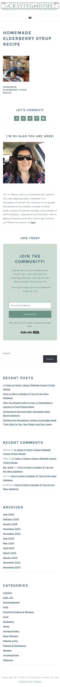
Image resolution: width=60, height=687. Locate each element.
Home (6, 626)
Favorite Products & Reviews (18, 612)
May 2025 (8, 543)
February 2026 (11, 519)
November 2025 (12, 533)
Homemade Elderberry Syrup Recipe (15, 90)
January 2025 (10, 557)
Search (6, 353)
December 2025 (12, 528)
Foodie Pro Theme (30, 681)
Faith (6, 607)
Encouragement (11, 602)
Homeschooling (11, 631)
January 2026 (10, 524)
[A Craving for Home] (30, 11)
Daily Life (8, 597)
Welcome (8, 660)
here (33, 222)
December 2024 (12, 562)
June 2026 (8, 514)
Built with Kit (30, 332)
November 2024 (12, 567)
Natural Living (10, 640)
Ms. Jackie (8, 467)
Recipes (7, 650)
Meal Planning (10, 636)
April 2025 (8, 548)
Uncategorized (11, 655)
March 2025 (9, 553)
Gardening (8, 621)
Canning (7, 592)
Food (5, 616)
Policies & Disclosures (14, 645)
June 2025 (8, 538)
